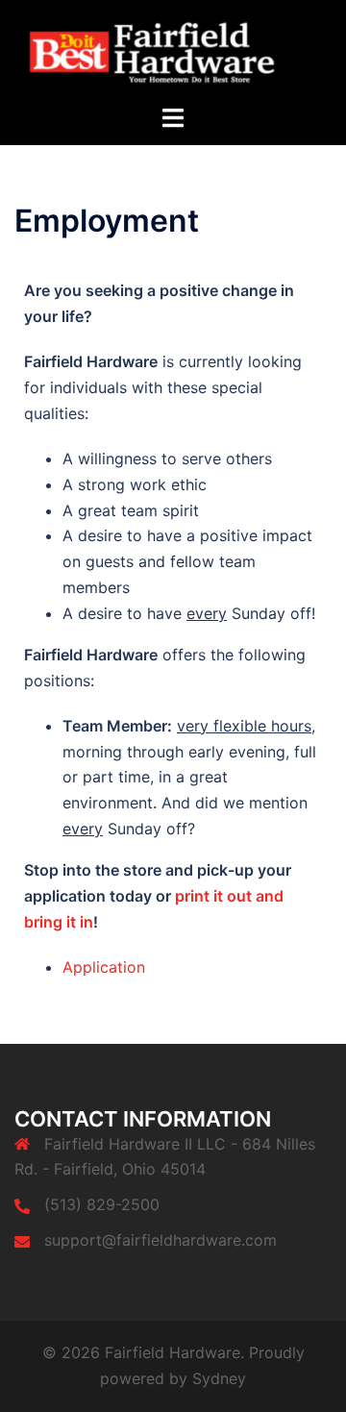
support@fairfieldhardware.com (160, 1240)
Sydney (219, 1378)
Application (103, 967)
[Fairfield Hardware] (173, 50)
